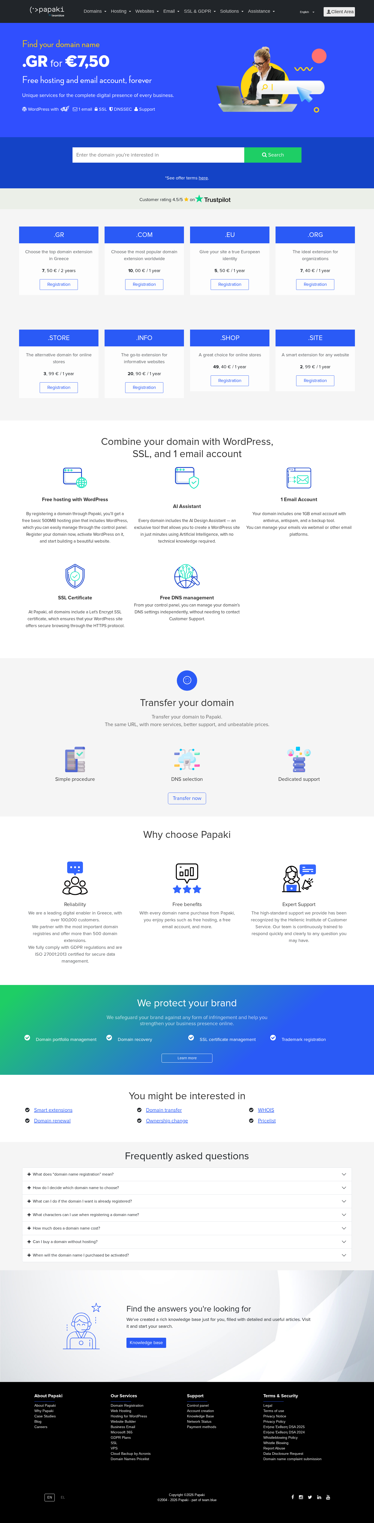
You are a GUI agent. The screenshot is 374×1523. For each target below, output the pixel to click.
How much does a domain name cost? (66, 1228)
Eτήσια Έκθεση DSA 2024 (284, 1432)
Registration (58, 284)
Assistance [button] (259, 11)
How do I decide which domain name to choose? (76, 1187)
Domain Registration (127, 1405)
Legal (267, 1405)
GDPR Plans (121, 1437)
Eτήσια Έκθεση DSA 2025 (284, 1427)
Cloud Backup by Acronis (131, 1453)
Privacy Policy (274, 1421)
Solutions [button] (229, 11)
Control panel (198, 1405)
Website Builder (123, 1421)
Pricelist (267, 1121)
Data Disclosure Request (283, 1453)
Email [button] (169, 11)
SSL (114, 1443)
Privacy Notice (274, 1416)
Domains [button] (93, 11)
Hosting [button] (118, 11)
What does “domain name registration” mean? (73, 1174)
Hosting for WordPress (129, 1416)
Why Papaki (43, 1411)
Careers (40, 1427)
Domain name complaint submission (292, 1459)
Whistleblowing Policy (280, 1437)
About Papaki (45, 1405)
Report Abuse (274, 1448)
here (203, 178)
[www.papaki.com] (47, 11)
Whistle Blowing (276, 1443)
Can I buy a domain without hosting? (65, 1241)
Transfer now (187, 798)
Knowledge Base (200, 1416)
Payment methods (201, 1427)
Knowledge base (146, 1342)
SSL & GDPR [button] (197, 11)
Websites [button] (144, 11)
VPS (114, 1448)
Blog (37, 1421)
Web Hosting (121, 1411)
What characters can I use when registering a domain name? (86, 1214)
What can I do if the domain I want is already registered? (82, 1201)
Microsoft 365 (122, 1432)
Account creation (200, 1411)
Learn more (187, 1058)
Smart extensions (53, 1110)
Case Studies (45, 1416)
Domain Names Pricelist (130, 1459)
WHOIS (266, 1110)
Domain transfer (164, 1110)
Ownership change (167, 1121)
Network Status (199, 1421)
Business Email (123, 1427)
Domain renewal (52, 1121)
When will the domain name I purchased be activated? (81, 1255)
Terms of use (273, 1411)
